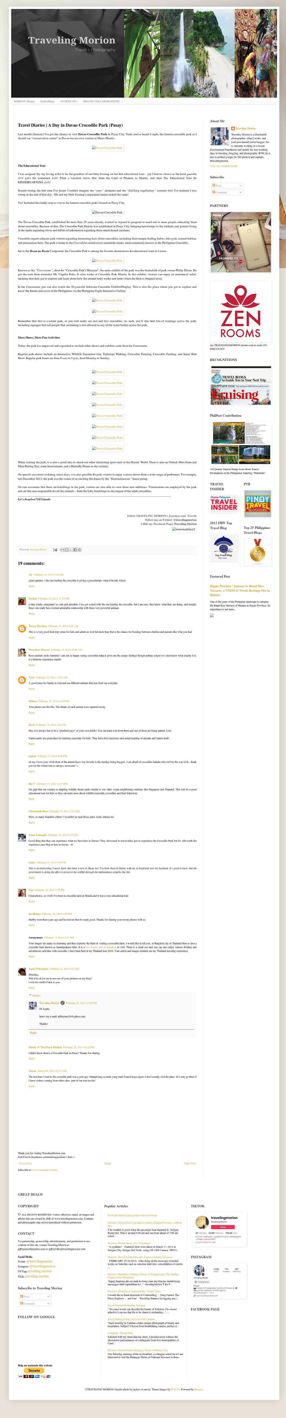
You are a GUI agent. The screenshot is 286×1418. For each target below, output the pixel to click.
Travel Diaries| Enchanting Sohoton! (127, 1305)
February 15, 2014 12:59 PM (53, 701)
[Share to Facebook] (75, 549)
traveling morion (40, 1271)
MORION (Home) (24, 101)
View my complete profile (224, 166)
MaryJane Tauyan (39, 650)
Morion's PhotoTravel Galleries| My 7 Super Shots (134, 1291)
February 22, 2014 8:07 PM (64, 968)
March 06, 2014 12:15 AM (52, 1071)
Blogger (198, 1389)
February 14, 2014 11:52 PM (53, 598)
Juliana (33, 701)
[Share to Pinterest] (79, 549)
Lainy (32, 862)
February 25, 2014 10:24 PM (78, 1047)
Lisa (31, 890)
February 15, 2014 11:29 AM (51, 677)
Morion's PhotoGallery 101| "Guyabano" (129, 1243)
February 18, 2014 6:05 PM (57, 913)
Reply (32, 586)
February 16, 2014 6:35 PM (63, 835)
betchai (33, 598)
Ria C (32, 784)
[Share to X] (71, 549)
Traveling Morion (185, 524)
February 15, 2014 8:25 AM (63, 626)
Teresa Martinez (38, 626)
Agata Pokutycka (38, 969)
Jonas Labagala (38, 835)
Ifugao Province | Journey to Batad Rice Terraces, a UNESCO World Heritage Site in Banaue (240, 590)
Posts (218, 185)
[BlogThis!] (66, 549)
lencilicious (35, 914)
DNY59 (175, 1389)
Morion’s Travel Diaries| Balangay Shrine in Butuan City (138, 1350)
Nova (32, 677)
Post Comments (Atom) (45, 1170)
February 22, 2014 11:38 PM (81, 1003)
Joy (30, 574)
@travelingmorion (185, 520)
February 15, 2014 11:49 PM (52, 783)
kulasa (32, 756)
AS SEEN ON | (69, 101)
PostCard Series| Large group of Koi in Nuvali (132, 1215)
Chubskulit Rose (38, 811)
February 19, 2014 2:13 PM (59, 937)
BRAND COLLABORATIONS (101, 101)
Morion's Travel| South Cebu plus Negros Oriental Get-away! (140, 1257)
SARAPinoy (47, 101)
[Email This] (62, 549)
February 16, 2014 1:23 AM (64, 811)
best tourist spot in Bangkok (101, 947)
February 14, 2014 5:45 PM (48, 574)
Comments (221, 192)
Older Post (190, 1163)
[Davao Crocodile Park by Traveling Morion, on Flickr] (107, 148)
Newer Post (25, 1163)
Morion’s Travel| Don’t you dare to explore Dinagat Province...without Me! (145, 1224)
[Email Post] (55, 549)
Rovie (32, 725)
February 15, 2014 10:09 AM (66, 649)
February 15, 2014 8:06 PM (52, 756)
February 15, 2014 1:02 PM (51, 724)
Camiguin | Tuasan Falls (120, 1333)
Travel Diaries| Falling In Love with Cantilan (131, 1319)
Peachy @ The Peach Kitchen (45, 1047)
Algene (32, 1071)
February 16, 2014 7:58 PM (50, 890)
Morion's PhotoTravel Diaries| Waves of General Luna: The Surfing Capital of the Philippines (143, 1275)
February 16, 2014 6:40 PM (51, 862)
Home (108, 1163)
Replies (36, 995)
